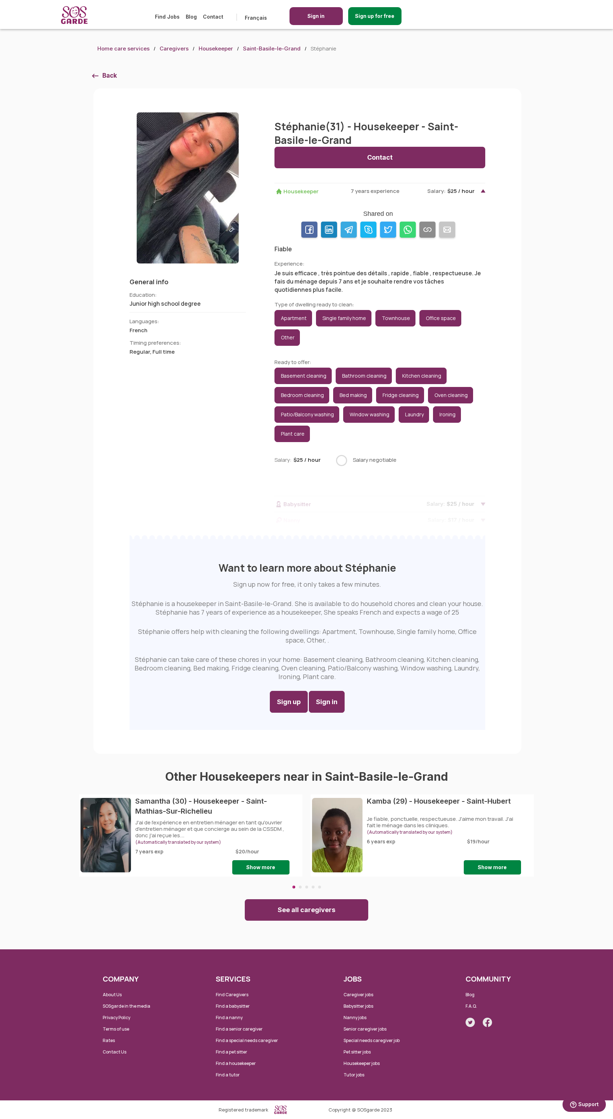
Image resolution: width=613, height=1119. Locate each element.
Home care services (123, 48)
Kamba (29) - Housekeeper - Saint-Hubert (439, 801)
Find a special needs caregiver (247, 1040)
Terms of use (116, 1029)
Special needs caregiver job (372, 1040)
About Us (112, 995)
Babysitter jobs (358, 1006)
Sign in (316, 16)
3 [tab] (306, 887)
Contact (213, 17)
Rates (109, 1040)
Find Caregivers (232, 995)
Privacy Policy (116, 1017)
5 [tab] (319, 887)
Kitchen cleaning (421, 375)
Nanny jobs (355, 1017)
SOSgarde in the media (126, 1006)
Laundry (414, 414)
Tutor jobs (354, 1075)
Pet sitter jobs (357, 1052)
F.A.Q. (471, 1006)
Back (109, 75)
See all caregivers (306, 910)
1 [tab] (293, 887)
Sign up (289, 702)
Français (256, 18)
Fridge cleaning (401, 395)
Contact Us (114, 1052)
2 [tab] (300, 887)
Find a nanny (229, 1017)
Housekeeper (216, 48)
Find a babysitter (233, 1006)
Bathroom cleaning (364, 375)
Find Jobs (167, 17)
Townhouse (396, 318)
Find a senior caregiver (239, 1029)
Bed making (353, 395)
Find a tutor (228, 1075)
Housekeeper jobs (362, 1063)
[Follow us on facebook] (487, 1022)
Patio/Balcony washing (307, 414)
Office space (441, 318)
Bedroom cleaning (302, 395)
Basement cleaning (303, 375)
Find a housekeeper (236, 1063)
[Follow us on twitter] (470, 1022)
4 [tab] (313, 887)
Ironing (447, 414)
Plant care (293, 433)
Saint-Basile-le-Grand (272, 48)
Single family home (344, 318)
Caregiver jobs (358, 995)
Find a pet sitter (231, 1052)
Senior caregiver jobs (365, 1029)
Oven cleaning (451, 395)
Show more (260, 867)
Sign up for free (374, 16)
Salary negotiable (374, 460)
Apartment (294, 318)
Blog (191, 17)
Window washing (369, 414)
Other (288, 337)
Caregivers (174, 48)
